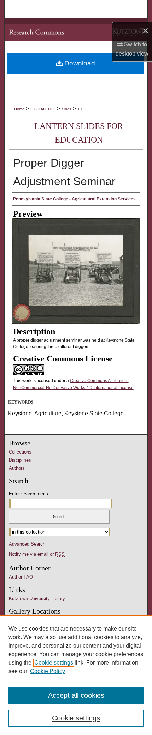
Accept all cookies (76, 695)
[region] (76, 675)
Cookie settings (53, 663)
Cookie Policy (47, 671)
